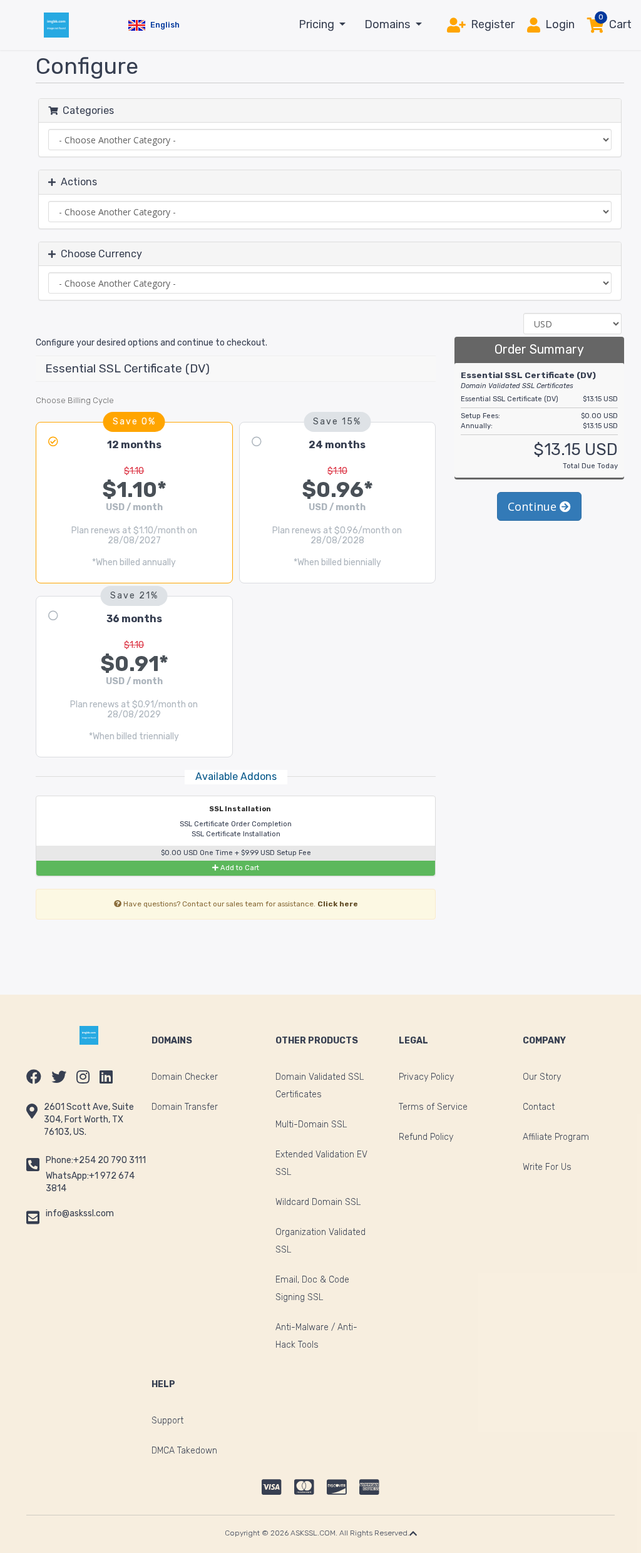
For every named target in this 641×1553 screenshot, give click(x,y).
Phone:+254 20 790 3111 (96, 1160)
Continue (534, 506)
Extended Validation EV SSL (321, 1163)
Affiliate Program (556, 1137)
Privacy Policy (426, 1077)
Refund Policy (426, 1137)
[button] (154, 25)
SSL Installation (239, 809)
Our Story (542, 1077)
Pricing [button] (318, 24)
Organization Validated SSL (320, 1241)
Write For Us (547, 1167)
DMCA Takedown (184, 1450)
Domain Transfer (184, 1107)
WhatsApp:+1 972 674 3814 (90, 1182)
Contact (539, 1107)
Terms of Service (433, 1107)
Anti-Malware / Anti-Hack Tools (316, 1336)
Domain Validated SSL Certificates (319, 1086)
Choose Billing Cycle (75, 400)
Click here (337, 904)
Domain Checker (184, 1077)
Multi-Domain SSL (311, 1124)
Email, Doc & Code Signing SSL (312, 1288)
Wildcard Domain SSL (318, 1202)
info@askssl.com (80, 1213)
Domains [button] (388, 24)
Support (167, 1420)
